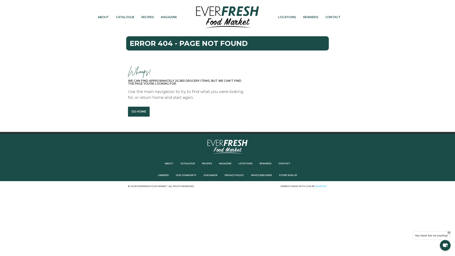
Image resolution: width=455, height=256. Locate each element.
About (103, 17)
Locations (287, 17)
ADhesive (320, 186)
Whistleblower (261, 175)
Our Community (186, 175)
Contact (333, 17)
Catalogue (125, 17)
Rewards (310, 17)
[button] (445, 245)
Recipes (147, 17)
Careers (163, 175)
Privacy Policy (234, 175)
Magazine (169, 17)
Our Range (211, 175)
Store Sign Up (288, 175)
